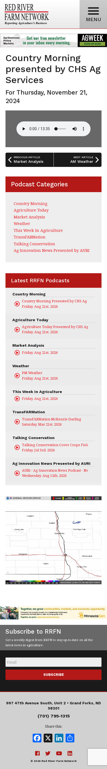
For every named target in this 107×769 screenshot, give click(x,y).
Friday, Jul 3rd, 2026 (55, 447)
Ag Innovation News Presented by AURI (51, 250)
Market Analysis (29, 217)
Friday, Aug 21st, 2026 (55, 303)
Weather (22, 223)
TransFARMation (30, 237)
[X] (48, 739)
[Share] (69, 739)
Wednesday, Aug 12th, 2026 (55, 473)
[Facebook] (37, 739)
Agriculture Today (31, 210)
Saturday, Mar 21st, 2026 (51, 422)
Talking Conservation (34, 243)
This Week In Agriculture (38, 230)
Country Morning (30, 203)
